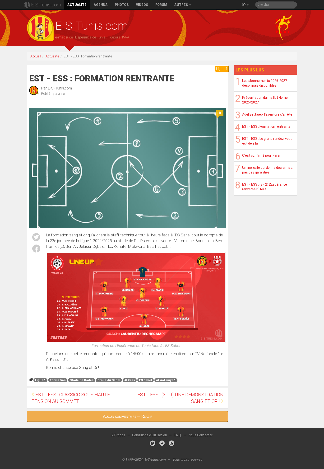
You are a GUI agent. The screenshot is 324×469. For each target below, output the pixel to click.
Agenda (101, 5)
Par (56, 88)
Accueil (35, 56)
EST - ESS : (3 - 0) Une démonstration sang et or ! (180, 398)
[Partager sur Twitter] (36, 238)
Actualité (77, 5)
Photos (122, 5)
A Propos (118, 435)
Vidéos (142, 5)
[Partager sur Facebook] (36, 249)
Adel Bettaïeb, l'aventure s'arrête (267, 114)
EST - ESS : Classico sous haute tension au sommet (71, 398)
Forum (161, 5)
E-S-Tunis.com (46, 5)
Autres (181, 5)
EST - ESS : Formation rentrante (266, 126)
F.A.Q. (178, 435)
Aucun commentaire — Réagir (127, 416)
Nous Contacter (201, 435)
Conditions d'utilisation (149, 435)
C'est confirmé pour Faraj (261, 155)
